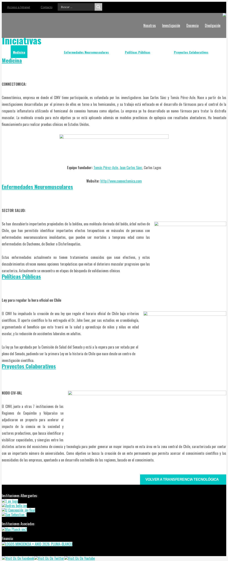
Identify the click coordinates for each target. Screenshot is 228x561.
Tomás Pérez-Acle (106, 167)
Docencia (192, 25)
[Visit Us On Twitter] (49, 558)
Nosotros (149, 25)
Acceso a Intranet (18, 7)
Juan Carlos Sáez (131, 167)
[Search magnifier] (98, 7)
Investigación (171, 25)
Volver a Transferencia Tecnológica (182, 479)
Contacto (46, 7)
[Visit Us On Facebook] (18, 558)
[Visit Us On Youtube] (79, 558)
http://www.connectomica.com (121, 181)
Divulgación (212, 25)
